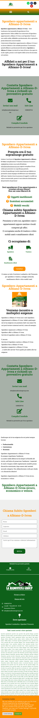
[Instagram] (35, 3)
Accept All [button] (18, 713)
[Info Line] (28, 100)
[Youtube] (31, 6)
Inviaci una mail (10, 105)
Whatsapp (28, 569)
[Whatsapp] (28, 3)
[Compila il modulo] (19, 117)
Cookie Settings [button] (8, 713)
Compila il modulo (19, 123)
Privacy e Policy (19, 595)
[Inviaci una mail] (10, 100)
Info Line (29, 105)
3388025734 (4, 164)
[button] (11, 12)
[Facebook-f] (31, 3)
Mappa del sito (19, 599)
